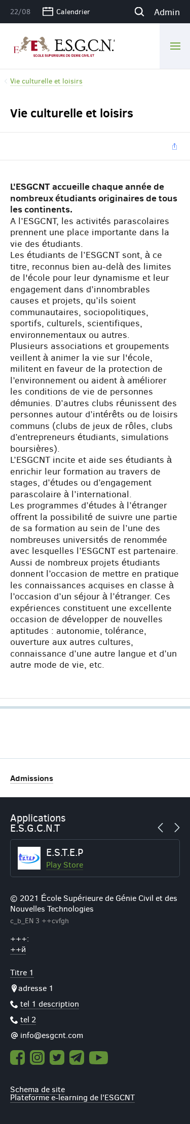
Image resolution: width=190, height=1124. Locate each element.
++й (18, 948)
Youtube (98, 1057)
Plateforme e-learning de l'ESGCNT (72, 1097)
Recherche (139, 11)
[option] (95, 858)
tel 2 (28, 1019)
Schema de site (37, 1089)
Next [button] (174, 827)
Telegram (76, 1057)
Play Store (64, 864)
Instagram (37, 1057)
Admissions (31, 777)
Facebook (17, 1057)
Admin (167, 12)
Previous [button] (163, 827)
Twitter (57, 1057)
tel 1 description (49, 1003)
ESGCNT (62, 45)
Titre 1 (22, 972)
